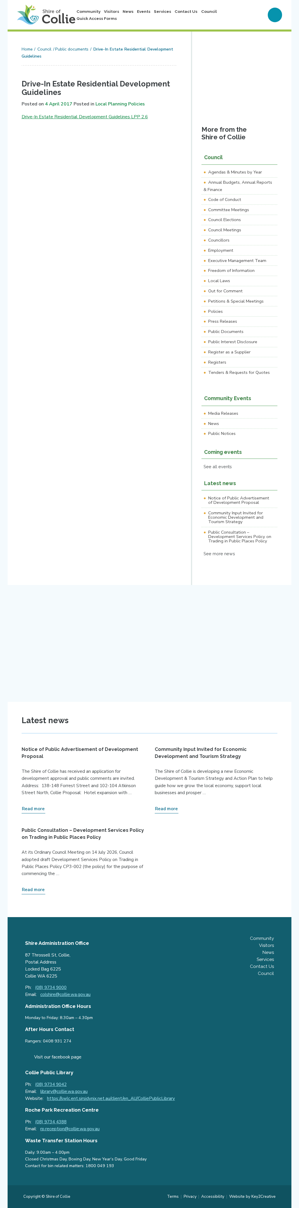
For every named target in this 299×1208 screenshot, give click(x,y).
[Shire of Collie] (46, 15)
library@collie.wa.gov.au (64, 1091)
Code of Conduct (224, 199)
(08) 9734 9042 (51, 1084)
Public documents (71, 49)
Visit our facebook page (57, 1057)
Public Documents (226, 331)
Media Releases (223, 413)
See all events (218, 466)
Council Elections (224, 220)
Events (143, 11)
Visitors (111, 11)
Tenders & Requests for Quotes (239, 372)
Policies (215, 311)
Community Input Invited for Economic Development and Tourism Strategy (235, 517)
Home (27, 49)
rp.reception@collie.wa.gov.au (70, 1129)
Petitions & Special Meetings (236, 301)
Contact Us (186, 11)
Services (162, 11)
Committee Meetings (228, 210)
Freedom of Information (231, 270)
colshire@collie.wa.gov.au (65, 994)
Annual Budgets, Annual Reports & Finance (238, 185)
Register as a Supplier (229, 352)
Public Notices (222, 433)
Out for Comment (225, 291)
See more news (219, 553)
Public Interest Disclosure (232, 342)
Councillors (219, 240)
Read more (33, 809)
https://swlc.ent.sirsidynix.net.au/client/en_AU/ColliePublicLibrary (111, 1098)
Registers (217, 362)
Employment (220, 250)
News (128, 11)
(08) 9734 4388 (51, 1122)
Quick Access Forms (97, 18)
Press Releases (222, 321)
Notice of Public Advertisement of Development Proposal (238, 500)
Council (209, 11)
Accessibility (212, 1196)
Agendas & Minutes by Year (235, 172)
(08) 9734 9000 (51, 987)
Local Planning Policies (120, 104)
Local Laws (219, 281)
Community (88, 11)
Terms (173, 1196)
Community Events (227, 398)
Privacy (190, 1196)
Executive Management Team (237, 260)
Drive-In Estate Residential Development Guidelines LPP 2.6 (85, 117)
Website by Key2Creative (252, 1196)
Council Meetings (224, 230)
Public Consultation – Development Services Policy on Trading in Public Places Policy (239, 536)
